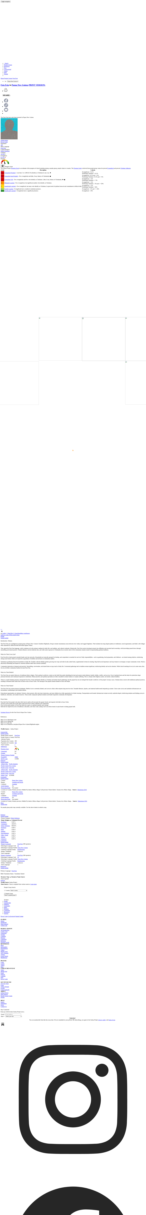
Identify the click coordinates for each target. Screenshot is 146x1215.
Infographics (4, 947)
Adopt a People (5, 986)
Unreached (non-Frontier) (11, 176)
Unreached (4, 933)
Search (6, 63)
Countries (3, 936)
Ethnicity (3, 760)
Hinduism (3, 827)
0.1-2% (3, 157)
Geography (4, 777)
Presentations (4, 948)
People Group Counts (6, 996)
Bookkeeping (21, 849)
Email (2, 973)
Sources (3, 880)
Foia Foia (3, 148)
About (5, 71)
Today (2, 970)
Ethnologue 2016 (82, 789)
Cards (2, 962)
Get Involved (7, 69)
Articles (3, 954)
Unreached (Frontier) (10, 173)
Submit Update (19, 916)
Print (2, 977)
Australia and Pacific (17, 782)
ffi (18, 846)
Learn (2, 985)
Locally (3, 988)
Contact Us (4, 1006)
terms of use (112, 1020)
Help (5, 72)
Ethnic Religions (5, 151)
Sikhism (3, 837)
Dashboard (4, 922)
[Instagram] (73, 1171)
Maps (2, 803)
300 (2, 145)
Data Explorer (4, 924)
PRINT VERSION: (37, 85)
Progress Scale (15, 168)
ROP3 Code (4, 759)
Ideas (2, 967)
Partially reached (8, 189)
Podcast (3, 974)
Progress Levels (5, 942)
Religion (3, 815)
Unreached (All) (8, 179)
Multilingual (4, 957)
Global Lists (4, 925)
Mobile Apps (4, 951)
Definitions (4, 1003)
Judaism (3, 831)
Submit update (4, 762)
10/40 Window (5, 786)
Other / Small (4, 835)
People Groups (8, 65)
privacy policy (102, 1020)
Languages (4, 840)
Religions (3, 941)
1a (1, 172)
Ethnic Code (4, 775)
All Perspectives (5, 930)
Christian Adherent (125, 168)
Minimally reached (9, 183)
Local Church (4, 956)
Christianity (4, 824)
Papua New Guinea (17, 780)
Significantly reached (10, 191)
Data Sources (4, 994)
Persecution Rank (5, 788)
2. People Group (8, 893)
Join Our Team (5, 983)
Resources (7, 66)
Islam (2, 829)
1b (1, 176)
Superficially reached (10, 186)
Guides (2, 964)
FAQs (2, 1005)
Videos (2, 950)
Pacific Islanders (13, 764)
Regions (3, 938)
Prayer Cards (4, 142)
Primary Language (6, 844)
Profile (6, 901)
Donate (6, 74)
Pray (5, 68)
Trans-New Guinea (22, 847)
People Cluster (5, 766)
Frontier (3, 934)
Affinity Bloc (4, 764)
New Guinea (12, 766)
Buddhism (3, 822)
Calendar (3, 976)
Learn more (33, 884)
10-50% (3, 154)
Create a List (4, 931)
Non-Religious (5, 833)
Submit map (4, 804)
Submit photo (4, 140)
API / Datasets (4, 953)
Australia (14, 784)
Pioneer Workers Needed (7, 755)
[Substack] (3, 1026)
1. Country (7, 890)
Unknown (3, 839)
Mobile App (4, 971)
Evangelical (110, 168)
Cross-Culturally (5, 990)
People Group (4, 767)
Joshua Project (4, 993)
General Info (7, 903)
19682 (16, 757)
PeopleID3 (4, 757)
